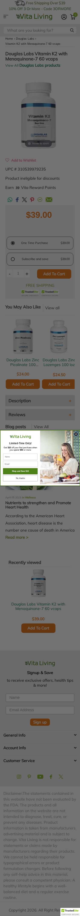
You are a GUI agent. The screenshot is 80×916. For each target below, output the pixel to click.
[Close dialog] (76, 434)
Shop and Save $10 (20, 471)
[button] (70, 912)
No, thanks (20, 478)
